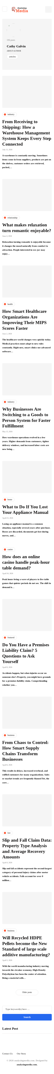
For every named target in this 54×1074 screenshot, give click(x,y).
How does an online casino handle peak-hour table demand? (26, 562)
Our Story (21, 1053)
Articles (12, 56)
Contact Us (7, 1053)
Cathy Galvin (16, 46)
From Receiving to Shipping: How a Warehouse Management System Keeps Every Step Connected (26, 133)
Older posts (27, 992)
